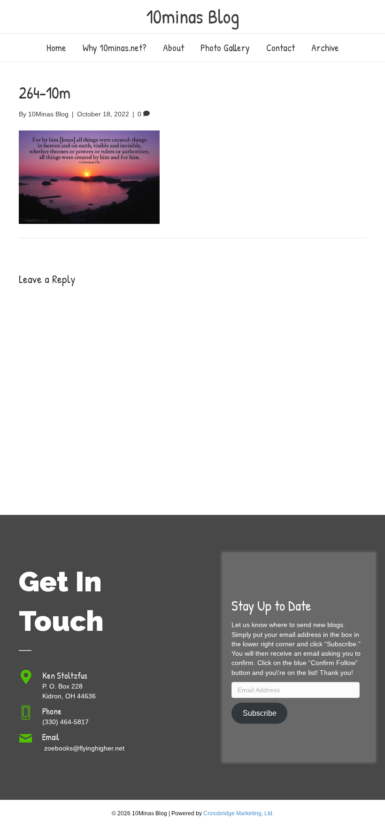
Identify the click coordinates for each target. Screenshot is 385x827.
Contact (280, 47)
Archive (325, 47)
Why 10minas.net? (114, 47)
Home (56, 47)
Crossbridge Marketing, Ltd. (238, 813)
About (173, 47)
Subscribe (260, 713)
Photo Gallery (225, 47)
